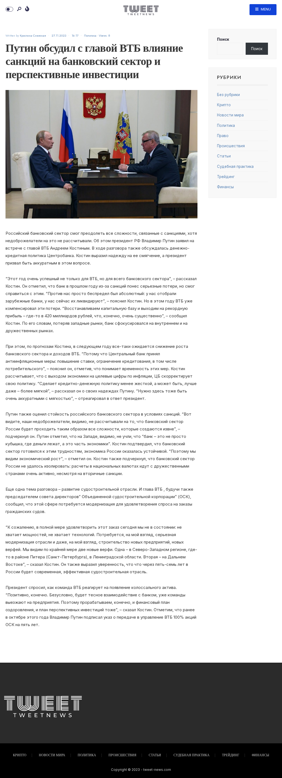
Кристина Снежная (33, 35)
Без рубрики (228, 94)
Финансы (225, 187)
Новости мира (230, 115)
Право (223, 135)
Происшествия (231, 146)
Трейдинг (226, 176)
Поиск (223, 39)
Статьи (224, 156)
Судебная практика (235, 166)
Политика (90, 35)
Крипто (224, 105)
